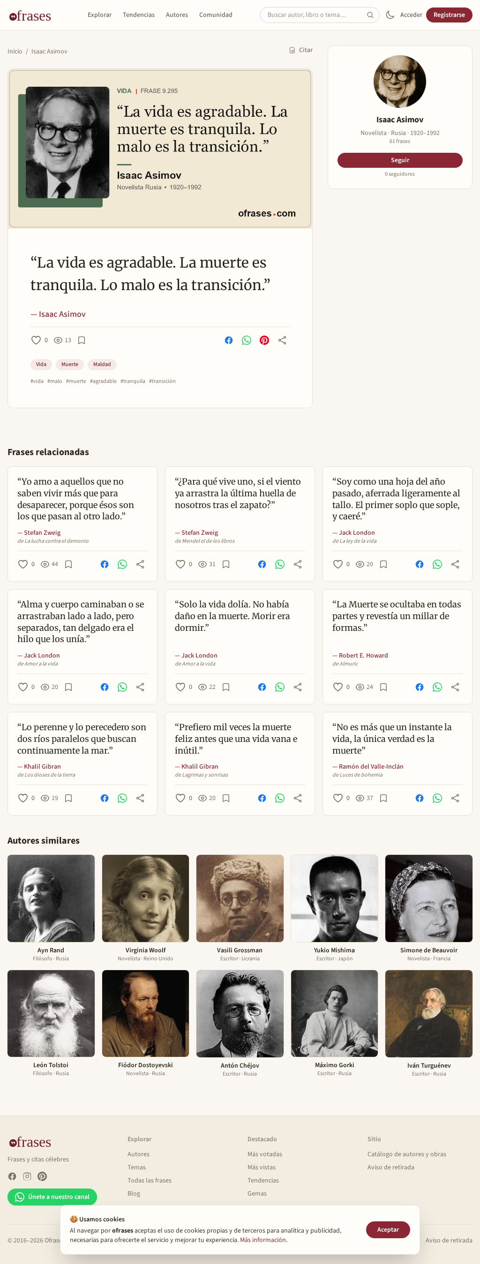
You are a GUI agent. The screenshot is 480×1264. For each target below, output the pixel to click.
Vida (41, 364)
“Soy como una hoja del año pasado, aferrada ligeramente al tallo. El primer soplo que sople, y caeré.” (396, 499)
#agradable (103, 381)
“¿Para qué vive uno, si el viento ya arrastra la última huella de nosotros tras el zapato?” (238, 493)
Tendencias (139, 15)
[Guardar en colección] (81, 340)
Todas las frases (150, 1180)
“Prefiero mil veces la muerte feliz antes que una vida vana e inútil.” (236, 739)
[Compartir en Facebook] (228, 340)
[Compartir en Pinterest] (264, 340)
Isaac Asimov (49, 51)
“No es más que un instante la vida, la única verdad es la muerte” (392, 739)
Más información (263, 1240)
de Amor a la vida (37, 664)
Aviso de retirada (391, 1167)
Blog (134, 1193)
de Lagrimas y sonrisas (201, 775)
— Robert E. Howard (360, 655)
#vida (37, 381)
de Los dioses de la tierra (46, 775)
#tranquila (132, 381)
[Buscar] (373, 15)
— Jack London (353, 533)
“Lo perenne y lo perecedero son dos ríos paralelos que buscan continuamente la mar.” (81, 739)
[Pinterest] (42, 1176)
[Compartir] (282, 340)
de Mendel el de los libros (204, 541)
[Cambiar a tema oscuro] (390, 15)
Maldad (102, 364)
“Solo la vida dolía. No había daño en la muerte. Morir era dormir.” (232, 616)
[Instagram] (27, 1176)
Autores (177, 15)
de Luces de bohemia (357, 775)
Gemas (257, 1193)
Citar (306, 50)
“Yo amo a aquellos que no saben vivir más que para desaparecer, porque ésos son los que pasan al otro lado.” (75, 499)
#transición (162, 381)
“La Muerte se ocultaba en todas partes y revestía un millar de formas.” (396, 616)
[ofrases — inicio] (34, 15)
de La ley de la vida (354, 541)
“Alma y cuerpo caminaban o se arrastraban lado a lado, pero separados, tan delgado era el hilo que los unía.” (80, 621)
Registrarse (449, 15)
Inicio (15, 51)
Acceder (411, 15)
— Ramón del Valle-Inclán (368, 766)
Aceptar (388, 1229)
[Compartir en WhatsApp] (246, 340)
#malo (54, 381)
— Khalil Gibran (39, 766)
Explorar (100, 15)
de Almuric (345, 664)
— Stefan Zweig (38, 533)
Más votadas (265, 1154)
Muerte (69, 364)
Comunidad (215, 15)
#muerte (76, 381)
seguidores (400, 174)
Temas (137, 1167)
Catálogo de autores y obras (407, 1154)
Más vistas (262, 1167)
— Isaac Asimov (58, 314)
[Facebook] (12, 1176)
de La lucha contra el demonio (53, 541)
